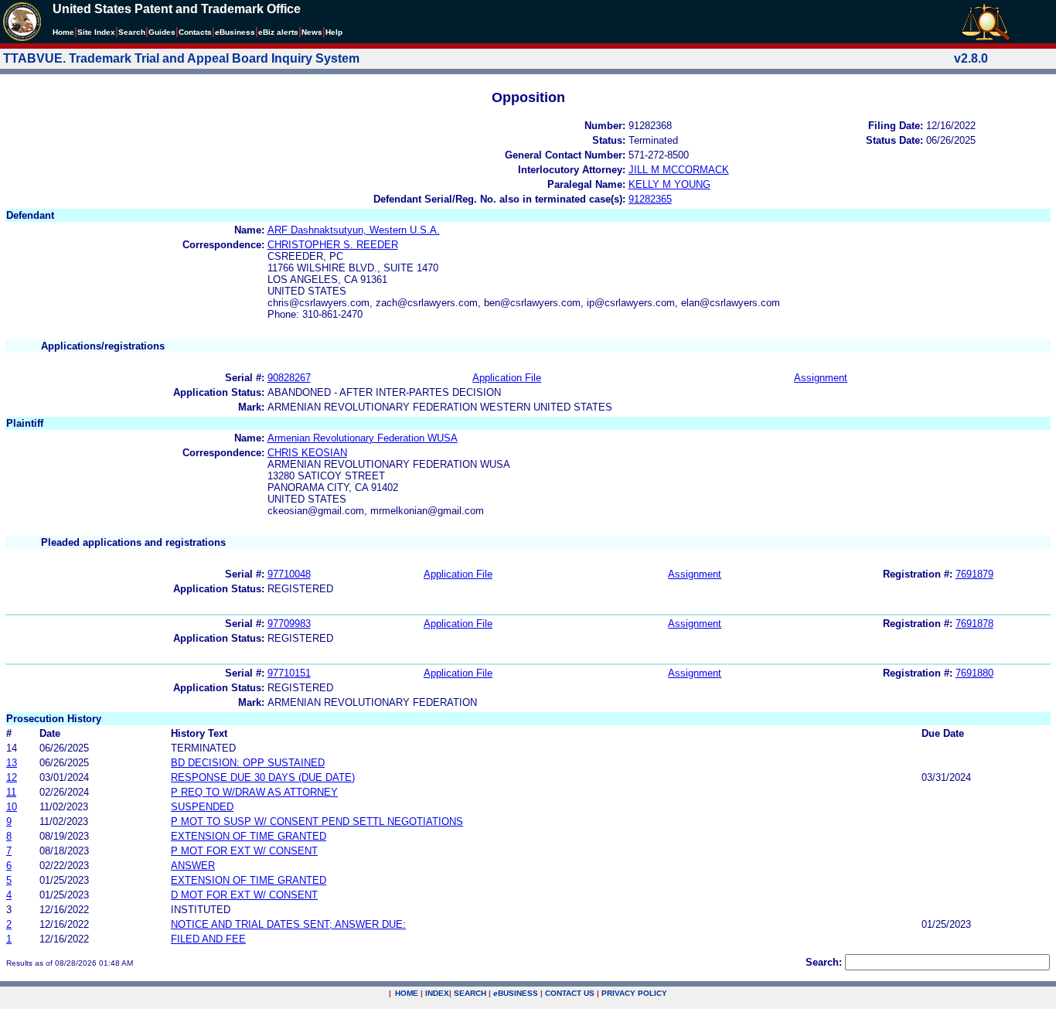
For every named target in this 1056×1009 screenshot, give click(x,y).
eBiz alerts (278, 32)
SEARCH (470, 993)
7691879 (974, 574)
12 (11, 777)
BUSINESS (515, 993)
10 (11, 807)
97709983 (289, 623)
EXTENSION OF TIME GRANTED (248, 836)
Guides (161, 32)
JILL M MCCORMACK (678, 170)
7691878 (974, 623)
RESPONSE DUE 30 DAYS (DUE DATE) (263, 777)
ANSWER (193, 865)
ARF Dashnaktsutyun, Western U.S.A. (353, 230)
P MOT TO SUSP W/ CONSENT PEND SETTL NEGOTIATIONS (317, 821)
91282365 (650, 199)
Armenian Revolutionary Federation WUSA (362, 438)
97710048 (289, 574)
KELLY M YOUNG (669, 184)
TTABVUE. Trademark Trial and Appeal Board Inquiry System (181, 58)
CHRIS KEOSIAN (307, 452)
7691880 (974, 673)
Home (63, 32)
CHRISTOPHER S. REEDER (332, 245)
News (311, 32)
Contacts (195, 32)
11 (11, 792)
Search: (824, 962)
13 (11, 763)
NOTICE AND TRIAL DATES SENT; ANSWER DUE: (288, 924)
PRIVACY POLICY (634, 993)
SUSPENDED (202, 807)
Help (333, 32)
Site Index (96, 32)
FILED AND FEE (208, 939)
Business (235, 32)
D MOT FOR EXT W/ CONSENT (244, 895)
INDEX (437, 993)
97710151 (289, 673)
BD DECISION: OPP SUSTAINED (248, 763)
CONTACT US (569, 993)
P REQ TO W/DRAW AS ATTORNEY (254, 792)
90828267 (289, 377)
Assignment (820, 377)
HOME (406, 993)
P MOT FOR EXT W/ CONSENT (244, 851)
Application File (506, 377)
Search (131, 32)
